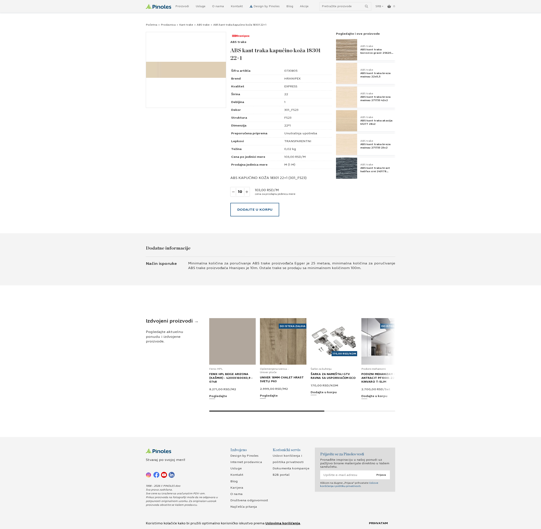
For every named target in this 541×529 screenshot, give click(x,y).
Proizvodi (182, 6)
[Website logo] (158, 6)
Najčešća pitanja (243, 506)
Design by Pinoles (267, 6)
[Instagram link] (149, 475)
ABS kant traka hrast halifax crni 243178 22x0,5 (375, 171)
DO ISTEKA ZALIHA (292, 326)
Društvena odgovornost (249, 500)
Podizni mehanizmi (373, 368)
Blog (289, 6)
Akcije (304, 6)
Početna (151, 24)
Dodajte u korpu (254, 209)
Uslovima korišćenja (282, 523)
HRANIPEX (292, 78)
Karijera (236, 487)
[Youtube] (164, 475)
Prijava (381, 474)
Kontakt (237, 6)
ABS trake (203, 24)
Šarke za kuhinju (321, 368)
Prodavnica (168, 24)
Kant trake (186, 24)
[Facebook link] (156, 475)
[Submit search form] (366, 6)
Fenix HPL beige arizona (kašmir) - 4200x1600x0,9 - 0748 (231, 377)
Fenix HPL (216, 368)
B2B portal (281, 475)
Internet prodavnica (246, 462)
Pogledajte (218, 396)
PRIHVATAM (378, 523)
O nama (218, 6)
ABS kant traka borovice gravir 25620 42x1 (375, 53)
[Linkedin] (172, 475)
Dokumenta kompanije (291, 468)
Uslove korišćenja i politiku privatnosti (349, 484)
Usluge (200, 6)
